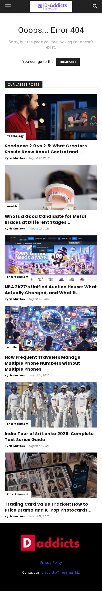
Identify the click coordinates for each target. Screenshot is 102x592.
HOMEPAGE (68, 62)
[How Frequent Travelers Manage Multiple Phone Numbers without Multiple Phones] (51, 328)
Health (12, 206)
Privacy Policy (51, 562)
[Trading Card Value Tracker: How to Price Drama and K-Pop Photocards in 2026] (51, 475)
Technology (15, 136)
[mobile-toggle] (8, 6)
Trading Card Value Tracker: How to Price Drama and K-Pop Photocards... (48, 507)
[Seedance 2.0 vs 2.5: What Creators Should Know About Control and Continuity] (51, 117)
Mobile (12, 347)
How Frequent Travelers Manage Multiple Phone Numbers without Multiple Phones (42, 363)
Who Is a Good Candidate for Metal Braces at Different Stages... (45, 219)
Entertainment (17, 277)
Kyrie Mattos (15, 158)
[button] (95, 6)
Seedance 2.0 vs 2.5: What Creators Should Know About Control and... (46, 149)
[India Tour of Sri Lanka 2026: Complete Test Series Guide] (51, 405)
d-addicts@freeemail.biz (61, 572)
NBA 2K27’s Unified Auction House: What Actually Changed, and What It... (51, 290)
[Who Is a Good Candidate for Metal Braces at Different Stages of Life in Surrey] (51, 187)
